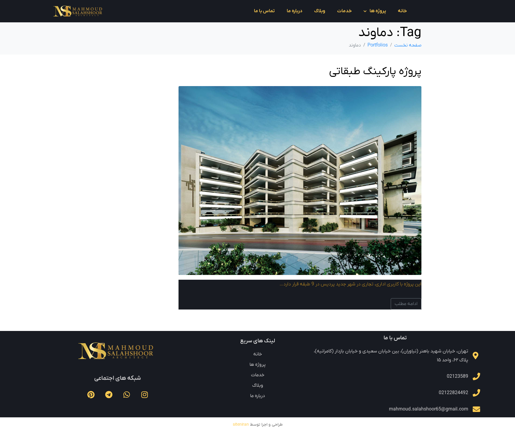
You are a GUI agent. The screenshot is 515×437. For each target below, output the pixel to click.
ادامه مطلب (406, 304)
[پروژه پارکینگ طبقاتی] (300, 180)
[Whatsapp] (126, 394)
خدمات (344, 11)
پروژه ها (378, 11)
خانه (402, 11)
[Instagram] (144, 394)
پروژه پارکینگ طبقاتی (375, 71)
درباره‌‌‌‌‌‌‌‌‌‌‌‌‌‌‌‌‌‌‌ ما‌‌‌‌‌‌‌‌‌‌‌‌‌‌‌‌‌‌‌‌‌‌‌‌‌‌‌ (294, 11)
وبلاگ (319, 11)
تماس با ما (264, 11)
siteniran (241, 424)
